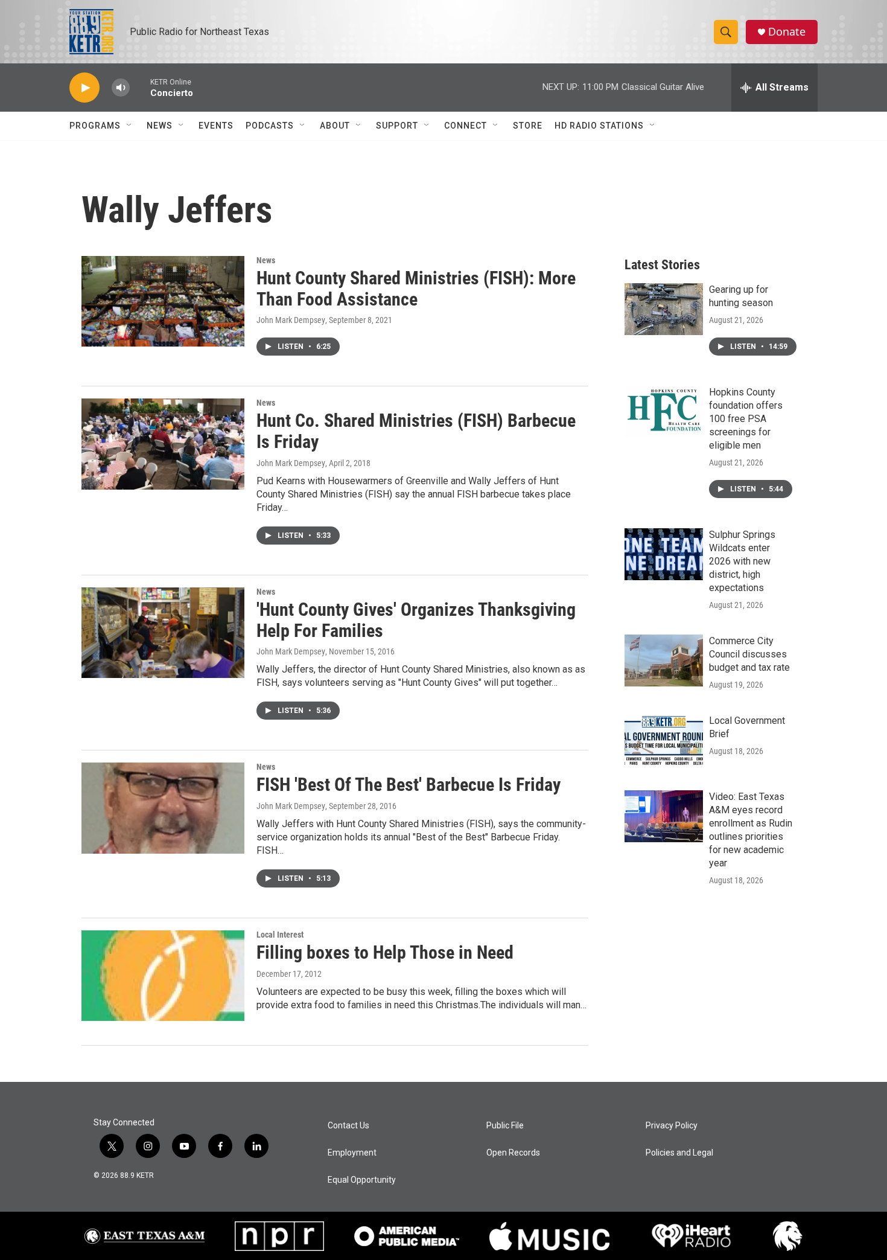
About (335, 125)
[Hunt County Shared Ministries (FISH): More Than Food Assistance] (162, 301)
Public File (505, 1125)
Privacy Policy (672, 1125)
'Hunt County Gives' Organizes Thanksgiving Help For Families (416, 620)
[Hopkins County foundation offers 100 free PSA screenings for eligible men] (664, 412)
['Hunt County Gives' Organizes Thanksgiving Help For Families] (162, 632)
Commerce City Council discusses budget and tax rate (749, 654)
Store (527, 125)
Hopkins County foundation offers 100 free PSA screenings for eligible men (746, 418)
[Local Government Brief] (664, 740)
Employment (352, 1152)
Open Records (513, 1152)
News (160, 125)
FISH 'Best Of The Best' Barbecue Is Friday (408, 784)
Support (397, 125)
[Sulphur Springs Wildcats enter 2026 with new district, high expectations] (664, 554)
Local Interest (280, 934)
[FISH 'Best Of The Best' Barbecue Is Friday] (162, 808)
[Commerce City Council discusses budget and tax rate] (664, 660)
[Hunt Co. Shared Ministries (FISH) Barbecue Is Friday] (162, 443)
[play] (84, 88)
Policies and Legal (679, 1152)
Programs (95, 125)
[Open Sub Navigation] (130, 125)
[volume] (120, 87)
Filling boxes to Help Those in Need (384, 952)
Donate (787, 31)
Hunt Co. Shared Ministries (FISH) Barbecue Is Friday (416, 431)
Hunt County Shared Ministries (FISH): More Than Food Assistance (416, 288)
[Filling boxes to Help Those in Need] (162, 975)
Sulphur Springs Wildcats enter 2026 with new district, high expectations (742, 561)
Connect (465, 125)
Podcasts (270, 125)
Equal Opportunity (362, 1180)
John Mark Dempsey (290, 320)
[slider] (140, 87)
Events (216, 125)
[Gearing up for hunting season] (664, 309)
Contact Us (348, 1125)
